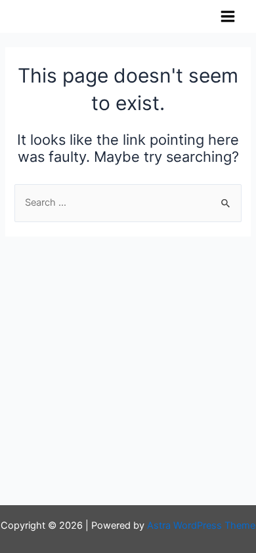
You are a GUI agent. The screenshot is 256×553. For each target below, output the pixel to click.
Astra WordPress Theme (201, 525)
